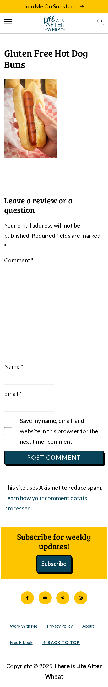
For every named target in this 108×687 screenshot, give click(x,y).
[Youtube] (45, 597)
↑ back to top (61, 642)
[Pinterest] (62, 597)
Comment (19, 260)
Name (13, 366)
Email (13, 393)
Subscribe (54, 563)
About (88, 625)
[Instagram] (80, 597)
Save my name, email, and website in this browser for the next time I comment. (59, 431)
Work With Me (23, 625)
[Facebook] (27, 597)
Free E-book (21, 642)
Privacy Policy (60, 625)
